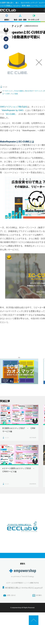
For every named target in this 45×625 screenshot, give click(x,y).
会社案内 (39, 595)
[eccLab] (22, 534)
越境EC (6, 19)
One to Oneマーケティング (33, 91)
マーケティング (33, 19)
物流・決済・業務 (20, 19)
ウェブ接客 (14, 94)
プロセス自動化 (19, 91)
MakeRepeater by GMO (12, 110)
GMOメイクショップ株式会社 (13, 107)
